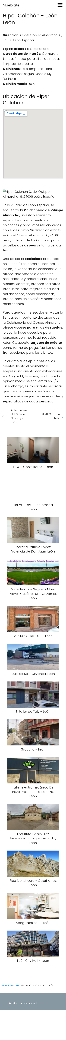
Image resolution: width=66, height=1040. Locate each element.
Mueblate (11, 5)
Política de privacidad (23, 1003)
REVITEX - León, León (51, 416)
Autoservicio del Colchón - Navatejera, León (20, 416)
